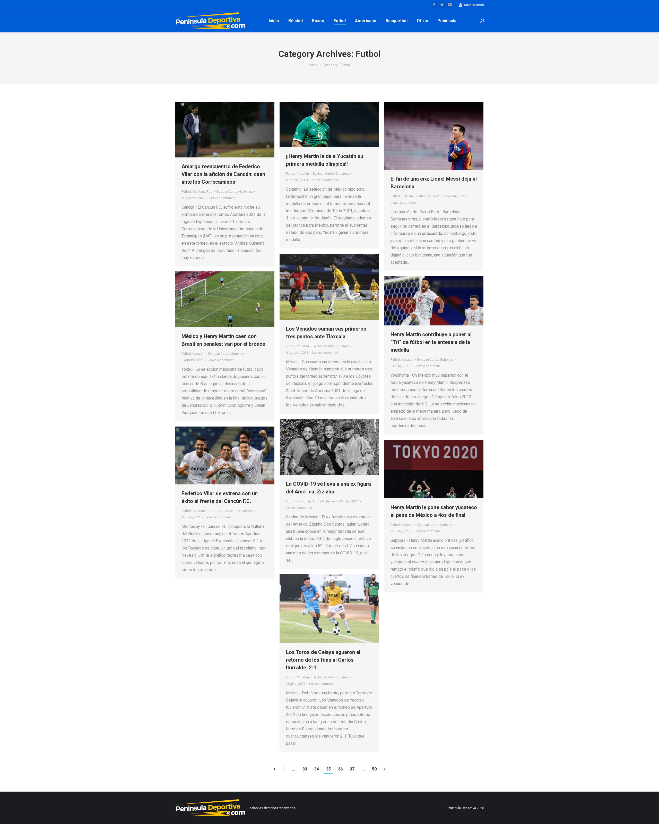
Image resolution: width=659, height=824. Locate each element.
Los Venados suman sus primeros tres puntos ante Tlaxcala (326, 333)
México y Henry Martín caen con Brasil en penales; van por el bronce (223, 340)
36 (340, 769)
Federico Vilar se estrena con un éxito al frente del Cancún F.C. (219, 497)
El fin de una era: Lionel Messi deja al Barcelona (434, 183)
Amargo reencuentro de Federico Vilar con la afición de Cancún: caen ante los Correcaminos (223, 174)
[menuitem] (274, 21)
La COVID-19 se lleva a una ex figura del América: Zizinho (328, 488)
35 (328, 769)
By (234, 191)
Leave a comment (222, 198)
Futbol (186, 191)
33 (304, 769)
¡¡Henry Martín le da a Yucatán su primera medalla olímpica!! (324, 160)
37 (352, 769)
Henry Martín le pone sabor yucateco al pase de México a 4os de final (434, 511)
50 (374, 769)
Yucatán (303, 173)
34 (316, 769)
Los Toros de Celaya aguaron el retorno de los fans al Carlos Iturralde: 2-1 (323, 660)
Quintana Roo (203, 191)
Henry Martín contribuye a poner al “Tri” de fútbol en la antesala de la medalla (431, 342)
